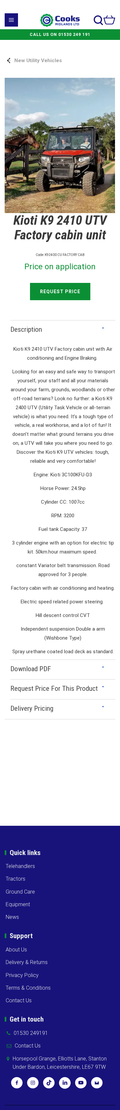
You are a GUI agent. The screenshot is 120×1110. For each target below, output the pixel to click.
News (12, 917)
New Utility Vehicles (38, 60)
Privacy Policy (22, 975)
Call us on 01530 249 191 (60, 34)
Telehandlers (20, 866)
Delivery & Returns (27, 962)
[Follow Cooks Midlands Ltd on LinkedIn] (65, 1085)
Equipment (18, 904)
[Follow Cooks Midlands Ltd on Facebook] (17, 1085)
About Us (16, 949)
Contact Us (19, 1000)
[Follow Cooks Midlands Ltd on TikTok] (49, 1085)
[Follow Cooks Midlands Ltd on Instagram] (33, 1085)
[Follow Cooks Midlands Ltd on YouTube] (81, 1085)
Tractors (15, 879)
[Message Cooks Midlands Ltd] (97, 1085)
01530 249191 (31, 1033)
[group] (60, 145)
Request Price (60, 291)
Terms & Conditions (28, 988)
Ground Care (20, 892)
